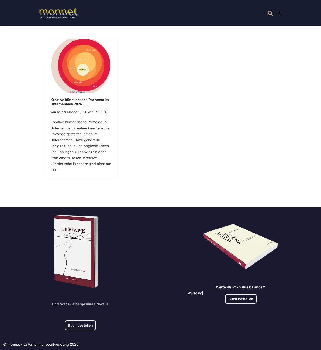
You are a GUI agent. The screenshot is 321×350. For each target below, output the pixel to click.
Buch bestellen (80, 325)
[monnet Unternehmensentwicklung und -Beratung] (58, 12)
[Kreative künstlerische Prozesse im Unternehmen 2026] (81, 66)
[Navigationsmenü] (280, 12)
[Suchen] (270, 13)
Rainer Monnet (68, 112)
